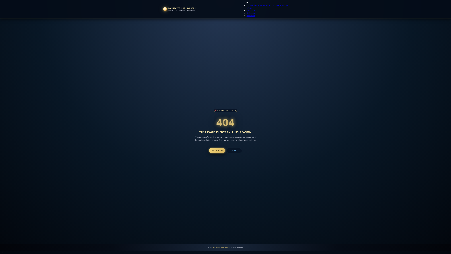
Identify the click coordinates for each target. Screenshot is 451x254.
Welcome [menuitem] (251, 15)
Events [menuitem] (249, 8)
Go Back (234, 150)
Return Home (217, 150)
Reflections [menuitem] (251, 10)
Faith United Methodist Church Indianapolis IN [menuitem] (267, 5)
